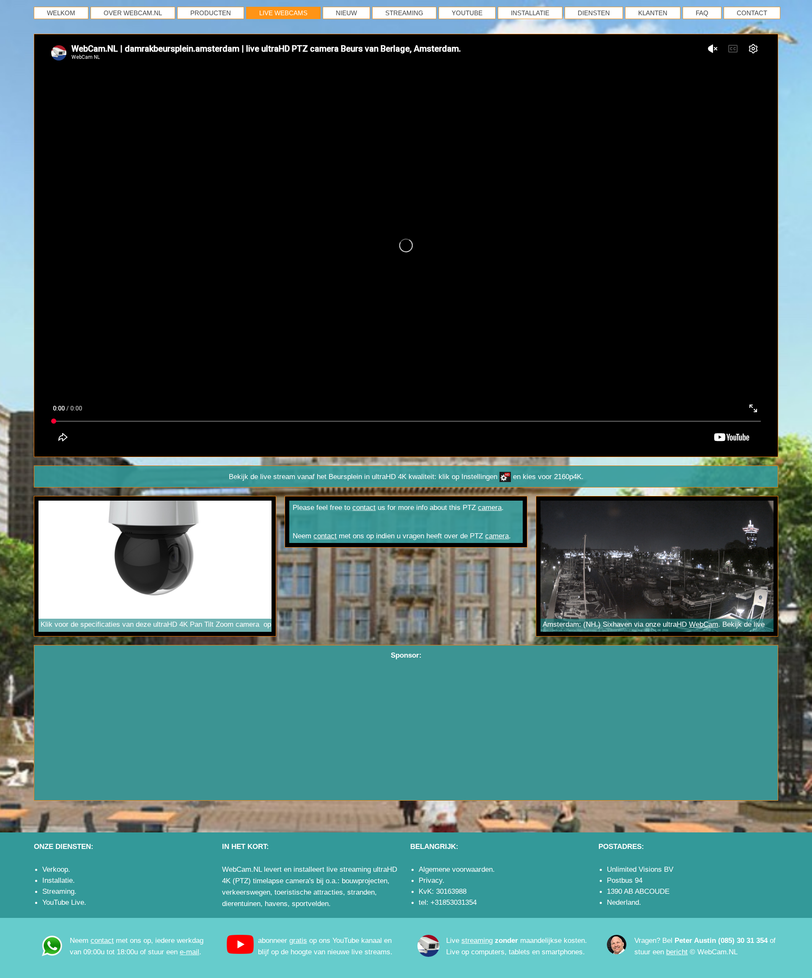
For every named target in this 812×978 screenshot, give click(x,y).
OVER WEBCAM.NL (133, 13)
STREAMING (404, 13)
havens (276, 903)
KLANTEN (652, 13)
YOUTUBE (467, 13)
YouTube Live (63, 902)
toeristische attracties (308, 892)
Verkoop (55, 869)
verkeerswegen (246, 892)
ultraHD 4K (389, 476)
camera (247, 624)
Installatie (57, 880)
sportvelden (310, 903)
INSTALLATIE (530, 13)
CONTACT (752, 13)
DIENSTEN (594, 13)
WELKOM (61, 13)
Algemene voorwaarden (456, 869)
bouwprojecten (364, 880)
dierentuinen (241, 903)
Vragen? (647, 940)
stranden (361, 892)
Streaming (58, 891)
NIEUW (346, 13)
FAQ (702, 13)
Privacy (430, 880)
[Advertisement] (406, 724)
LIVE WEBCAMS (283, 13)
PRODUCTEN (210, 13)
